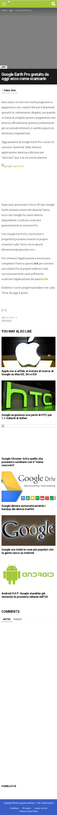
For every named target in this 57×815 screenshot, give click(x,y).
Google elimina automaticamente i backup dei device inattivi (24, 507)
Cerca (53, 4)
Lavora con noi (40, 808)
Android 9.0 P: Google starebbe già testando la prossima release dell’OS (25, 595)
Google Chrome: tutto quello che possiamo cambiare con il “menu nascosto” (22, 462)
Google (7, 321)
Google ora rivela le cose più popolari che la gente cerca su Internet (27, 551)
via (4, 310)
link (46, 279)
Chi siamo (26, 808)
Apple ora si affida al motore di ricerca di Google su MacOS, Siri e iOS (28, 372)
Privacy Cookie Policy (28, 811)
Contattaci (14, 808)
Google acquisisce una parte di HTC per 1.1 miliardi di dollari (27, 416)
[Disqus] (28, 661)
